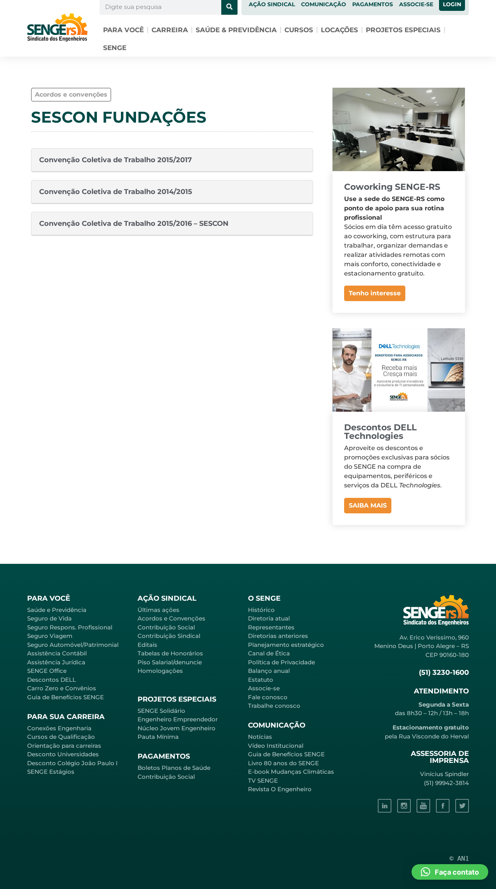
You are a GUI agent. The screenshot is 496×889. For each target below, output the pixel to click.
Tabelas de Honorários (170, 653)
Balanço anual (269, 670)
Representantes (271, 627)
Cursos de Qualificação (61, 736)
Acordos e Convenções (171, 618)
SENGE (114, 48)
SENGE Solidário (161, 710)
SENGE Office (47, 670)
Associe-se (264, 688)
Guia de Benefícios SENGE (65, 697)
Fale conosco (268, 697)
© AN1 (459, 858)
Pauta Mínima (158, 736)
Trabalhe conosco (274, 705)
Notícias (260, 736)
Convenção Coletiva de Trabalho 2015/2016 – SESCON (134, 223)
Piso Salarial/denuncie (170, 662)
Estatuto (260, 679)
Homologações (160, 670)
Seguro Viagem (49, 635)
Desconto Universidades (63, 754)
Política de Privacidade (281, 662)
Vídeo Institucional (275, 745)
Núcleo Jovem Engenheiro (176, 728)
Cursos (298, 30)
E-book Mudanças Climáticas (291, 771)
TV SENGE (263, 780)
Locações (339, 30)
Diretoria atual (269, 618)
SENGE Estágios (50, 771)
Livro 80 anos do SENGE (283, 763)
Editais (147, 644)
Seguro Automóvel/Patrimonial (73, 644)
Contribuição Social (166, 627)
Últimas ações (158, 609)
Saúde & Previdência (236, 30)
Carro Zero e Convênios (61, 688)
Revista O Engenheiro (280, 789)
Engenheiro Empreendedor (178, 719)
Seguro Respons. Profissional (69, 627)
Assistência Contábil (57, 653)
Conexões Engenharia (59, 728)
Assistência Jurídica (56, 662)
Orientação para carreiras (64, 745)
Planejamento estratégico (286, 644)
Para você (123, 30)
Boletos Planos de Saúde (174, 767)
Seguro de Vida (49, 618)
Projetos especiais (403, 30)
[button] (450, 872)
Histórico (261, 609)
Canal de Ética (269, 653)
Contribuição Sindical (169, 635)
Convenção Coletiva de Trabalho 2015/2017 (115, 160)
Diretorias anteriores (278, 635)
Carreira (170, 30)
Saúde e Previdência (56, 609)
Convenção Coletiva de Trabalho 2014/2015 (115, 191)
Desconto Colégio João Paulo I (72, 763)
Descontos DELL (51, 679)
